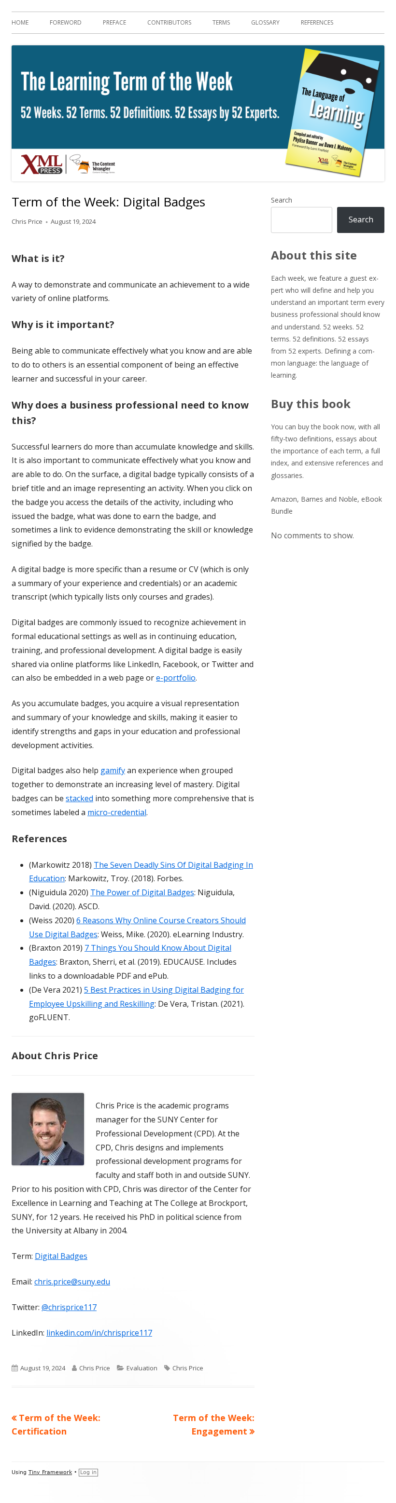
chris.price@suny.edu (72, 1281)
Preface (114, 22)
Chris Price (27, 221)
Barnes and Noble (329, 499)
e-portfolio (176, 677)
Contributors (169, 22)
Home (20, 22)
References (317, 22)
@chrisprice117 (69, 1307)
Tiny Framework (50, 1472)
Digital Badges (61, 1256)
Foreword (66, 22)
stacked (79, 798)
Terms (221, 22)
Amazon (284, 499)
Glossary (265, 22)
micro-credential (116, 812)
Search (281, 200)
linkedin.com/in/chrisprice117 (99, 1332)
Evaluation (142, 1368)
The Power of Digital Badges (142, 892)
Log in (88, 1472)
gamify (112, 770)
